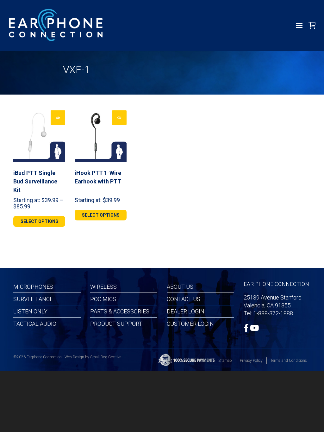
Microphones (33, 286)
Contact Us (183, 299)
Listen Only (30, 311)
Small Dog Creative (105, 357)
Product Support (116, 323)
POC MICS (103, 299)
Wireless (103, 286)
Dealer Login (185, 311)
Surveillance (33, 299)
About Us (180, 286)
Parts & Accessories (119, 311)
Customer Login (190, 323)
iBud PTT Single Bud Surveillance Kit (35, 181)
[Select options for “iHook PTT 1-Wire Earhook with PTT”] (119, 117)
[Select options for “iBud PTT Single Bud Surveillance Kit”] (58, 117)
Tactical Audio (34, 323)
